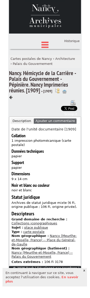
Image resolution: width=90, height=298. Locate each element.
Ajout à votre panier (64, 91)
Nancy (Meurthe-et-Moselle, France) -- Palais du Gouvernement (42, 255)
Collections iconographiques (34, 223)
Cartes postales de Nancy (31, 59)
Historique (72, 41)
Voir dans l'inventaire (57, 90)
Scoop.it (70, 114)
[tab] (22, 121)
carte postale (33, 232)
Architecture (65, 59)
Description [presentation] (21, 121)
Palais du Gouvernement (32, 64)
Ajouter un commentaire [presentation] (55, 121)
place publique (36, 227)
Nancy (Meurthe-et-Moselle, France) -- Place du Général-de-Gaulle (44, 240)
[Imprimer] (73, 103)
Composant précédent (11, 97)
